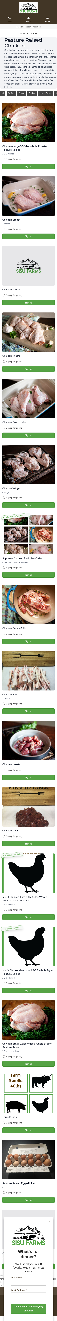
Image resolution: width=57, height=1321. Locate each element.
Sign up (28, 166)
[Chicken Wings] (28, 465)
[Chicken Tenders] (28, 266)
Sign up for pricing (14, 159)
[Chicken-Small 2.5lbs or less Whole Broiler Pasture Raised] (28, 1020)
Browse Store (27, 33)
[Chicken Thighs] (28, 332)
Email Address (18, 1290)
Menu (47, 21)
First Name (16, 1277)
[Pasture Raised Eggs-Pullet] (28, 1159)
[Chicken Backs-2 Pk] (28, 604)
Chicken (32, 93)
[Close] (49, 1221)
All (2, 93)
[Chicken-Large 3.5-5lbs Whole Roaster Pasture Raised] (28, 122)
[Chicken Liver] (28, 807)
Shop (9, 21)
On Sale (11, 93)
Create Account (33, 26)
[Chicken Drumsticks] (28, 398)
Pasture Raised (45, 93)
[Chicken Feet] (28, 670)
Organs (22, 93)
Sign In (28, 21)
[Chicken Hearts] (28, 740)
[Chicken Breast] (28, 196)
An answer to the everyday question (28, 1308)
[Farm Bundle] (28, 1093)
